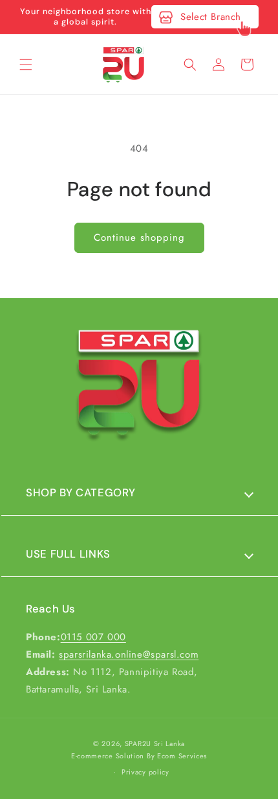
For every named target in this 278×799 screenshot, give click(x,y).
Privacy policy (145, 772)
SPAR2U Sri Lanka (155, 743)
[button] (26, 64)
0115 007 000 (93, 637)
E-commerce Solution (107, 756)
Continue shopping (139, 237)
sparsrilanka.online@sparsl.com (128, 654)
